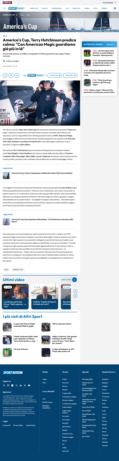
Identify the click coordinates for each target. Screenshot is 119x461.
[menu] (4, 8)
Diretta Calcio (47, 402)
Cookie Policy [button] (30, 425)
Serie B (64, 390)
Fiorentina (105, 393)
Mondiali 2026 (87, 379)
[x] (16, 385)
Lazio (104, 411)
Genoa (104, 400)
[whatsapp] (12, 385)
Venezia (105, 445)
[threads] (25, 385)
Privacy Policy (18, 425)
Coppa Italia (66, 393)
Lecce (104, 414)
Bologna (105, 383)
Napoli (104, 425)
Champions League (69, 397)
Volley (64, 448)
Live (43, 399)
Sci (63, 444)
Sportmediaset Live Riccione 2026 (89, 389)
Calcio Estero (67, 407)
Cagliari (105, 386)
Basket (64, 430)
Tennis (64, 441)
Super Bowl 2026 (88, 407)
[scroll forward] (75, 296)
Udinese (105, 442)
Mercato (65, 383)
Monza (104, 421)
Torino (104, 439)
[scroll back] (75, 291)
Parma (104, 428)
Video (44, 379)
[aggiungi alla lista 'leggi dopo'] (10, 75)
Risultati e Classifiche (46, 407)
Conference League (69, 404)
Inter (104, 404)
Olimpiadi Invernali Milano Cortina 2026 (89, 401)
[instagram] (8, 385)
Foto (44, 383)
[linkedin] (21, 385)
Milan (104, 418)
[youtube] (29, 385)
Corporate (6, 425)
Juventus (105, 407)
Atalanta (105, 379)
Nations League (67, 437)
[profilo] (115, 8)
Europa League (67, 400)
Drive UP (65, 451)
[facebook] (4, 385)
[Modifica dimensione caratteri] (16, 75)
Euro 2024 (86, 436)
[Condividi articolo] (5, 75)
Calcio (64, 379)
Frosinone (105, 397)
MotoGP (65, 423)
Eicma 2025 (86, 411)
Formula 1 (65, 416)
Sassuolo (105, 435)
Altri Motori (66, 427)
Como (104, 390)
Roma (104, 432)
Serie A (64, 386)
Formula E (66, 420)
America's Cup (67, 434)
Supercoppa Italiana (66, 412)
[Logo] (16, 8)
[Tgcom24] (7, 2)
